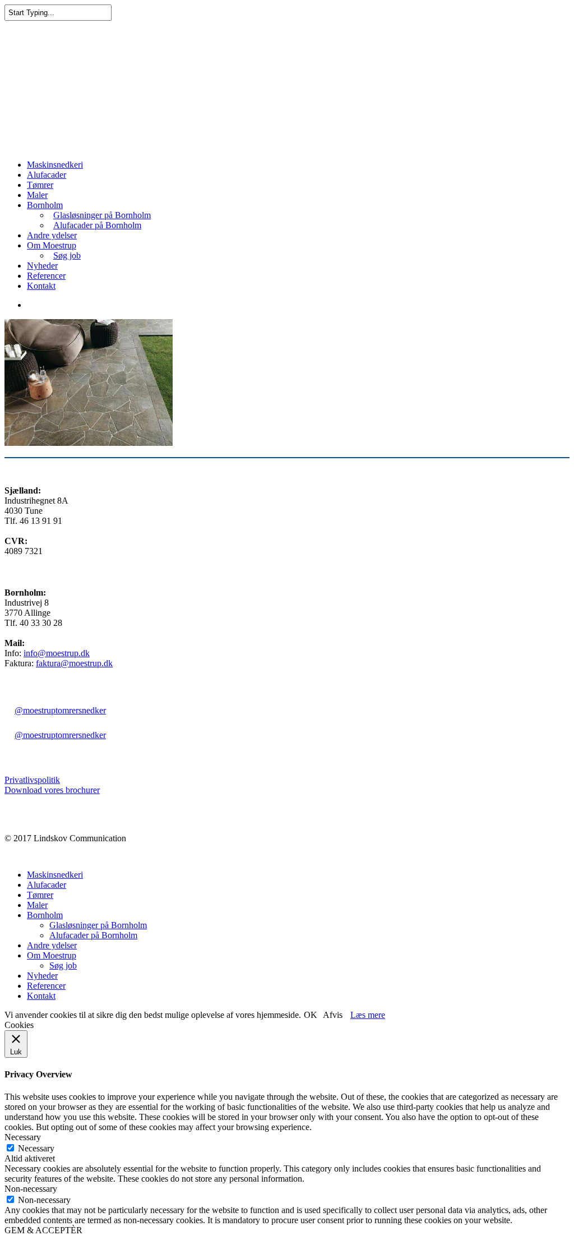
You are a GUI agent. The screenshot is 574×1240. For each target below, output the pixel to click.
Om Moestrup (51, 245)
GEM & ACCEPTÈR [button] (43, 1230)
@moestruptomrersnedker (60, 710)
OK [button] (310, 1015)
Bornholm (45, 205)
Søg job (67, 255)
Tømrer (40, 185)
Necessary (36, 1148)
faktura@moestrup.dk (74, 663)
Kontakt (41, 286)
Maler (37, 195)
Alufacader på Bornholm (97, 225)
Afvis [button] (332, 1015)
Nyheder (42, 265)
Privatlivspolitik (32, 780)
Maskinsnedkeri (55, 164)
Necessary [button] (22, 1137)
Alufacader (46, 174)
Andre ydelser (52, 235)
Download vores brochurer (52, 790)
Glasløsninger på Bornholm (102, 215)
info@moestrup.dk (57, 653)
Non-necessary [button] (30, 1188)
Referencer (46, 275)
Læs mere (367, 1015)
